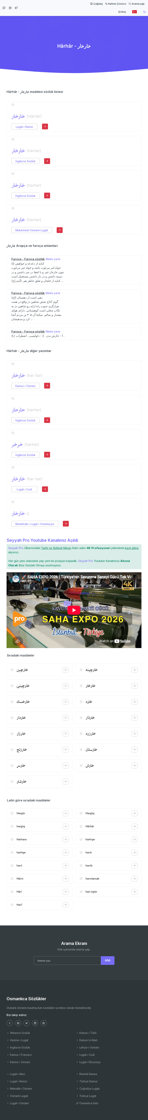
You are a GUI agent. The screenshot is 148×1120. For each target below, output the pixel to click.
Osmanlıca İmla (88, 1103)
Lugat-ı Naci (17, 1074)
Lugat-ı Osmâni (19, 1103)
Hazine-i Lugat (18, 1040)
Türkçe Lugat (87, 1096)
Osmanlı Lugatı (18, 1096)
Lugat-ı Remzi (24, 126)
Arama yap (138, 3)
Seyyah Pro (15, 548)
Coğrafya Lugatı (89, 1088)
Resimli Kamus (88, 1074)
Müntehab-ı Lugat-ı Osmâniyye (34, 524)
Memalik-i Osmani (20, 1088)
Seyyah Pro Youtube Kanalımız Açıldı (42, 540)
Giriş (123, 11)
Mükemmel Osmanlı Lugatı (31, 230)
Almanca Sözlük (19, 1032)
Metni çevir (52, 259)
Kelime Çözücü (117, 3)
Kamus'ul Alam (88, 1040)
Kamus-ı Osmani (25, 386)
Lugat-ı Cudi (24, 489)
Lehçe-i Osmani (89, 1047)
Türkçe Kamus (88, 1081)
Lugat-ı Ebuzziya (89, 1062)
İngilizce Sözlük (25, 161)
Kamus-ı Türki (88, 1032)
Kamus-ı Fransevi (20, 1054)
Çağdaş (98, 3)
